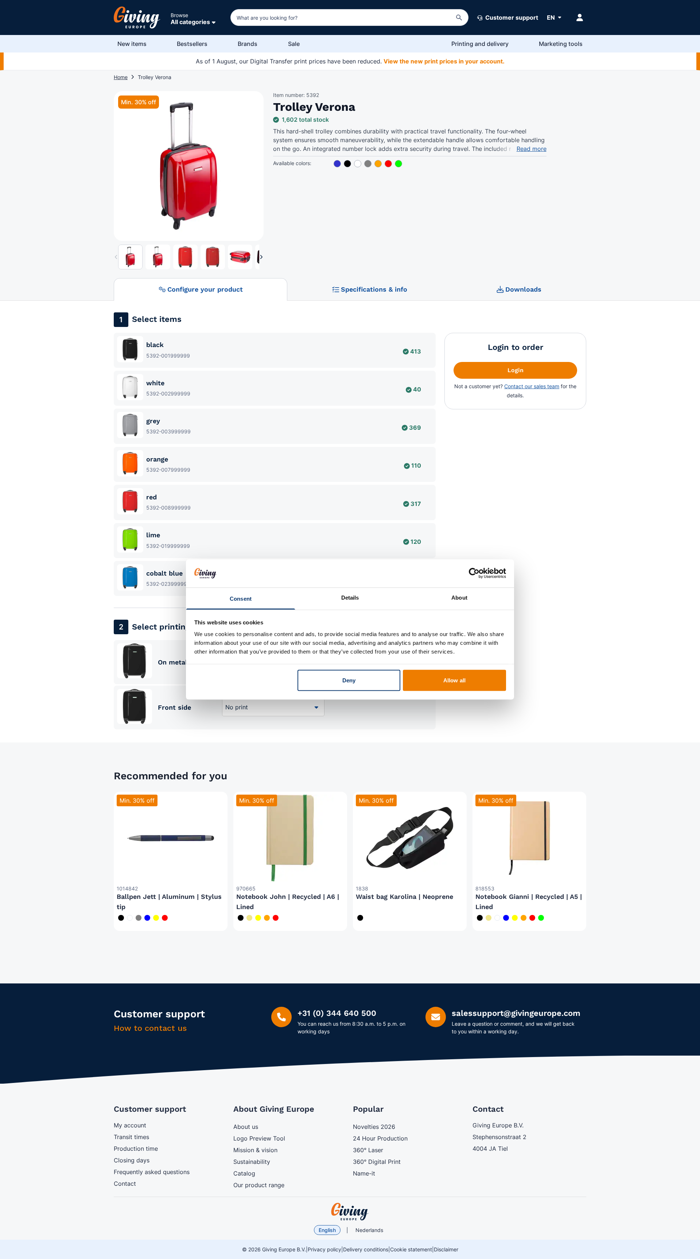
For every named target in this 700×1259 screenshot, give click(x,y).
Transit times (131, 1137)
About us (245, 1126)
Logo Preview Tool (259, 1138)
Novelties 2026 (374, 1126)
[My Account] (579, 17)
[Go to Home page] (137, 17)
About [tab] (459, 597)
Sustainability (251, 1161)
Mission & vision (255, 1150)
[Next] (257, 169)
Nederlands (369, 1230)
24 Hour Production (380, 1138)
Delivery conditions (365, 1249)
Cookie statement (411, 1249)
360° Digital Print (377, 1161)
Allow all (454, 680)
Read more (532, 148)
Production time (136, 1148)
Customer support (511, 17)
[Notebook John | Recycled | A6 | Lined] (290, 838)
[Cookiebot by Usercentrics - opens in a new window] (474, 573)
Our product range (258, 1185)
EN (551, 17)
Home (121, 77)
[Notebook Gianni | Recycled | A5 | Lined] (529, 838)
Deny (348, 680)
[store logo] (350, 1211)
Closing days (131, 1160)
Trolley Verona (154, 77)
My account (130, 1125)
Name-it (364, 1173)
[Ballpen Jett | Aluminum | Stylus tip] (170, 838)
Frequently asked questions (152, 1172)
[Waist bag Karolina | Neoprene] (409, 838)
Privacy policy (324, 1249)
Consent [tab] (241, 598)
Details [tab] (350, 597)
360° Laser (368, 1150)
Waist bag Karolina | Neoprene (404, 896)
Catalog (244, 1173)
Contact (125, 1183)
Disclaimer (446, 1249)
